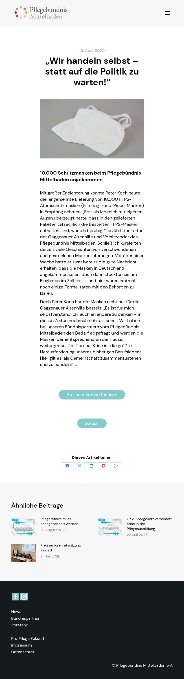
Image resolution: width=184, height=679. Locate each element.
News (16, 611)
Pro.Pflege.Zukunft (27, 638)
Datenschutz (23, 652)
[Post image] (23, 527)
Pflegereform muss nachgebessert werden (59, 521)
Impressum (21, 645)
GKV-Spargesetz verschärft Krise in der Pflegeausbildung (149, 524)
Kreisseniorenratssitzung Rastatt (60, 548)
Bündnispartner (25, 618)
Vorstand (19, 625)
